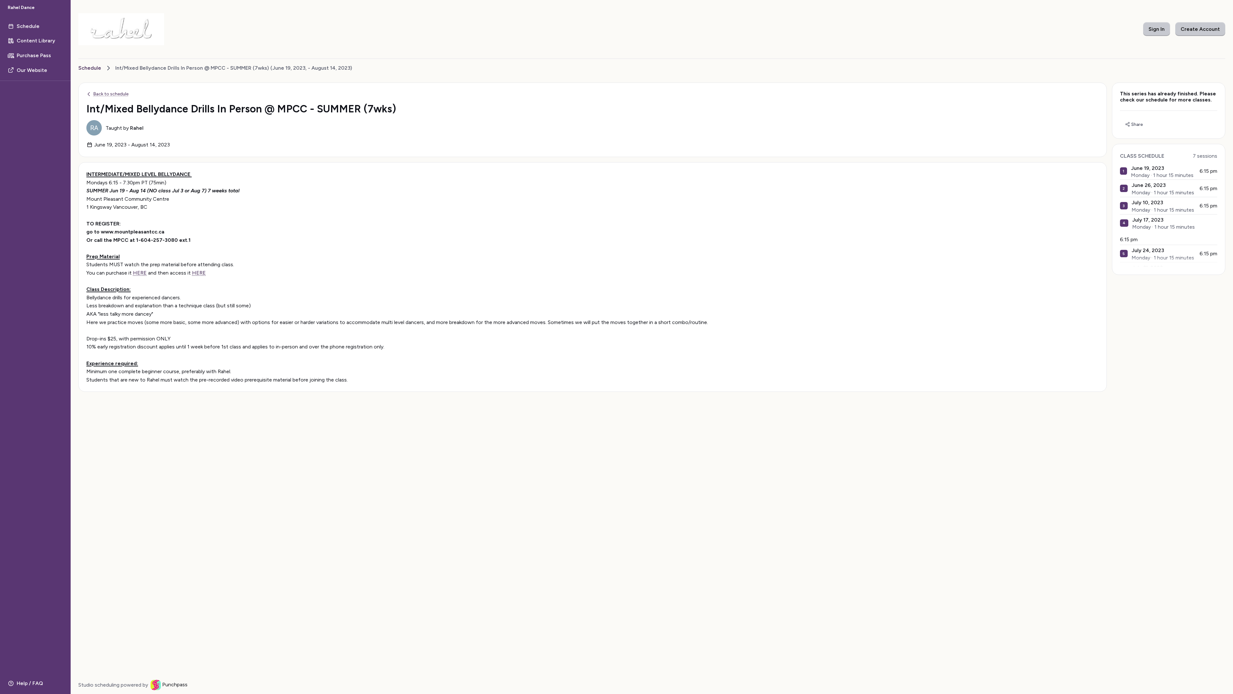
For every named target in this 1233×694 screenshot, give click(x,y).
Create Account (1200, 29)
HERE (140, 273)
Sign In (1157, 29)
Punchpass (175, 684)
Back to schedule (110, 94)
